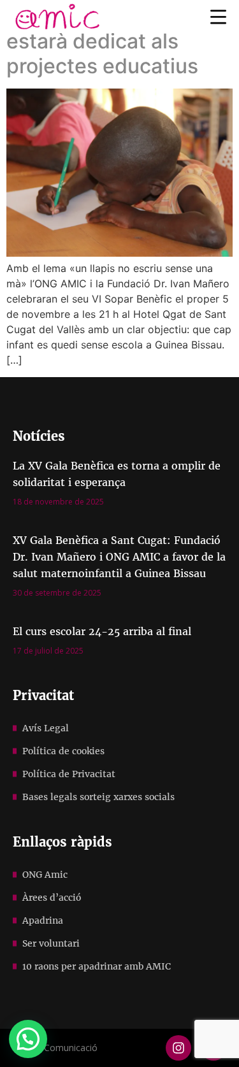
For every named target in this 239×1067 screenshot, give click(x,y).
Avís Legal (45, 728)
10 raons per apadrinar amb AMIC (96, 966)
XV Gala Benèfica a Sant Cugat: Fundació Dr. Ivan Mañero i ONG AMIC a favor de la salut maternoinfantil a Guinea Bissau (119, 557)
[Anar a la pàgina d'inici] (57, 16)
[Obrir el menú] (218, 16)
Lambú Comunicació (55, 1048)
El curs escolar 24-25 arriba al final (102, 631)
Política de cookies (63, 751)
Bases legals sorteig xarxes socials (98, 797)
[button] (28, 1039)
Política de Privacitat (68, 774)
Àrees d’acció (51, 897)
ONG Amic (45, 874)
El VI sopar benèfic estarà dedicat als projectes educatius (102, 41)
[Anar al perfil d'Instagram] (178, 1048)
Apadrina (42, 920)
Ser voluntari (51, 943)
